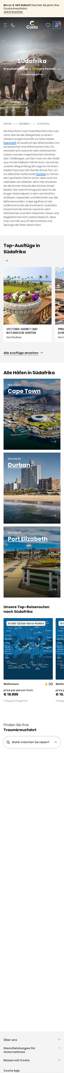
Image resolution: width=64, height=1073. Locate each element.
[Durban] (53, 516)
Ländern (24, 123)
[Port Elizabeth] (53, 589)
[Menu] (6, 25)
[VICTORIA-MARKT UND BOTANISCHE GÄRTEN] (28, 304)
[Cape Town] (53, 442)
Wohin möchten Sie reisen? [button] (30, 742)
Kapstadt (10, 143)
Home (7, 123)
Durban (41, 174)
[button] (48, 25)
